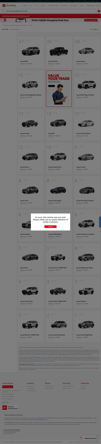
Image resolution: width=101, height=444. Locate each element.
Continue (50, 226)
